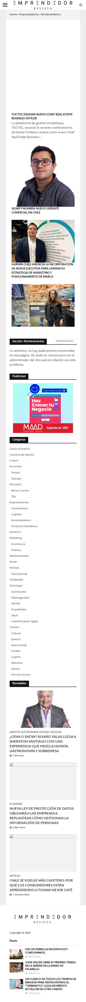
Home (13, 14)
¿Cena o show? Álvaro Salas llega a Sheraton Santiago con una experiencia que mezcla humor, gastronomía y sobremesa (43, 744)
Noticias (56, 732)
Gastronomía (30, 732)
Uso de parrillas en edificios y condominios (46, 951)
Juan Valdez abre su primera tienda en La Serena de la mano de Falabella (50, 965)
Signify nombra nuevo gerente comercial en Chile (35, 210)
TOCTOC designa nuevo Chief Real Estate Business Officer (42, 116)
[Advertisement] (43, 66)
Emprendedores (29, 14)
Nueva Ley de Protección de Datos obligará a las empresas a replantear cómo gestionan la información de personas (42, 816)
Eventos (15, 732)
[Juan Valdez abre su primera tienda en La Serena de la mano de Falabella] (16, 967)
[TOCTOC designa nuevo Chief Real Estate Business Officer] (43, 175)
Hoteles (45, 732)
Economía (16, 804)
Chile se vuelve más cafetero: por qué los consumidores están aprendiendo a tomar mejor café (41, 885)
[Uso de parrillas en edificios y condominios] (16, 954)
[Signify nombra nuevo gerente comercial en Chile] (43, 241)
